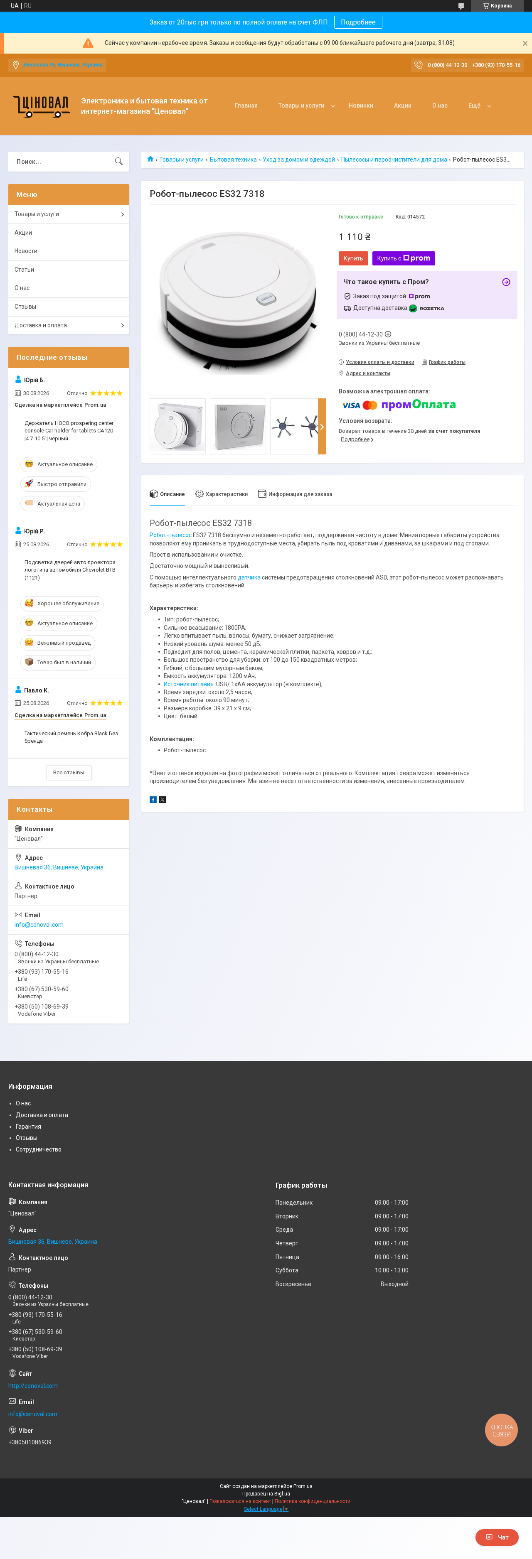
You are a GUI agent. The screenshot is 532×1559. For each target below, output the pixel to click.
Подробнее (358, 22)
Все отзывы (68, 772)
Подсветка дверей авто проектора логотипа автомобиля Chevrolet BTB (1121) (70, 569)
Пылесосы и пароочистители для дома (394, 159)
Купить (353, 258)
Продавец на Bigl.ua (266, 1494)
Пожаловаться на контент (240, 1501)
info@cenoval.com (39, 924)
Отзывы (25, 306)
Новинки (361, 105)
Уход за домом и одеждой (299, 159)
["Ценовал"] (41, 106)
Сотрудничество (39, 1149)
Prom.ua (303, 1486)
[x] (162, 801)
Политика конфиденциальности (312, 1501)
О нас (440, 105)
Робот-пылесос (171, 535)
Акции (402, 105)
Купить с (389, 258)
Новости (26, 251)
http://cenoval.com (33, 1385)
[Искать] (119, 162)
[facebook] (153, 801)
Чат (503, 1537)
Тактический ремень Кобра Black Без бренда (71, 737)
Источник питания (189, 684)
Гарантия (28, 1126)
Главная (246, 105)
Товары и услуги (301, 105)
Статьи (24, 269)
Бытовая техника (233, 159)
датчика (249, 577)
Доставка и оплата (41, 325)
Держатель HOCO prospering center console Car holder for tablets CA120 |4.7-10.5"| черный (69, 430)
